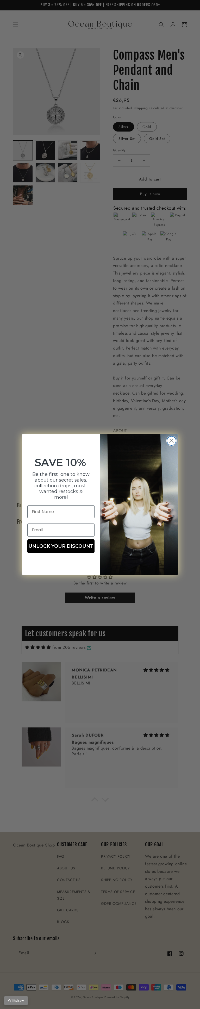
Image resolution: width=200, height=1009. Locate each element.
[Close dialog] (171, 440)
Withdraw (16, 1000)
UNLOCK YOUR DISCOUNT (60, 546)
